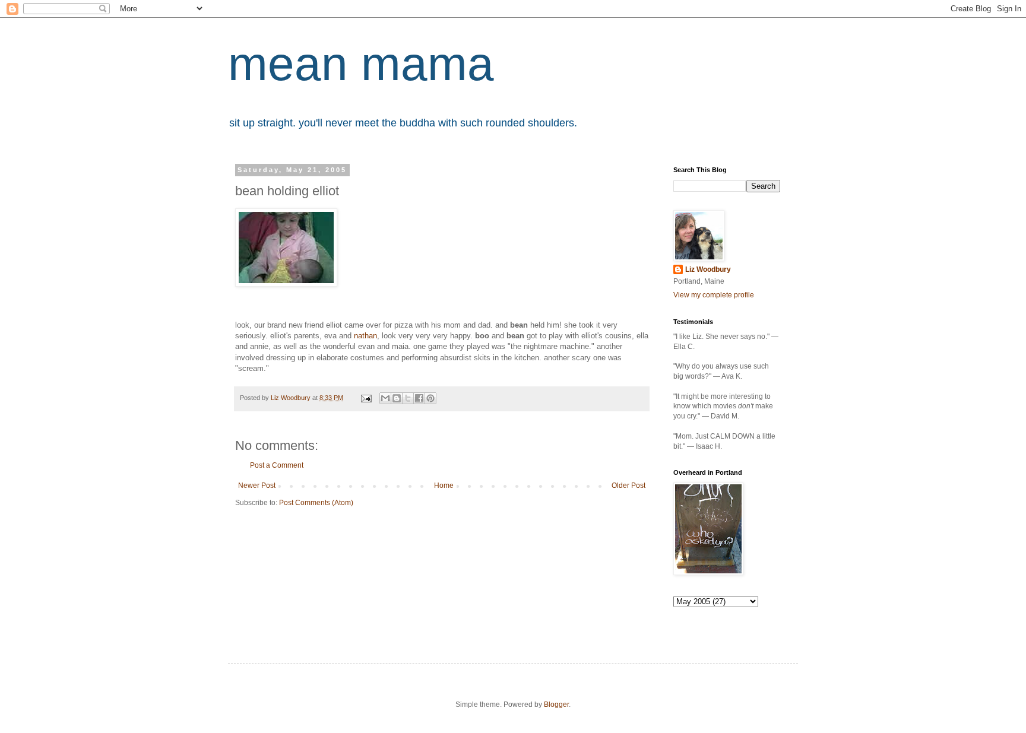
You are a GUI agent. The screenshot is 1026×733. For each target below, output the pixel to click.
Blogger (556, 704)
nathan (365, 335)
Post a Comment (276, 465)
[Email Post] (365, 397)
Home (444, 485)
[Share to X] (408, 398)
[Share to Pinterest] (430, 398)
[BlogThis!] (397, 398)
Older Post (628, 485)
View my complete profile (713, 295)
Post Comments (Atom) (316, 503)
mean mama (361, 63)
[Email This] (385, 398)
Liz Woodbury (708, 269)
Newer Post (257, 485)
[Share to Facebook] (419, 398)
